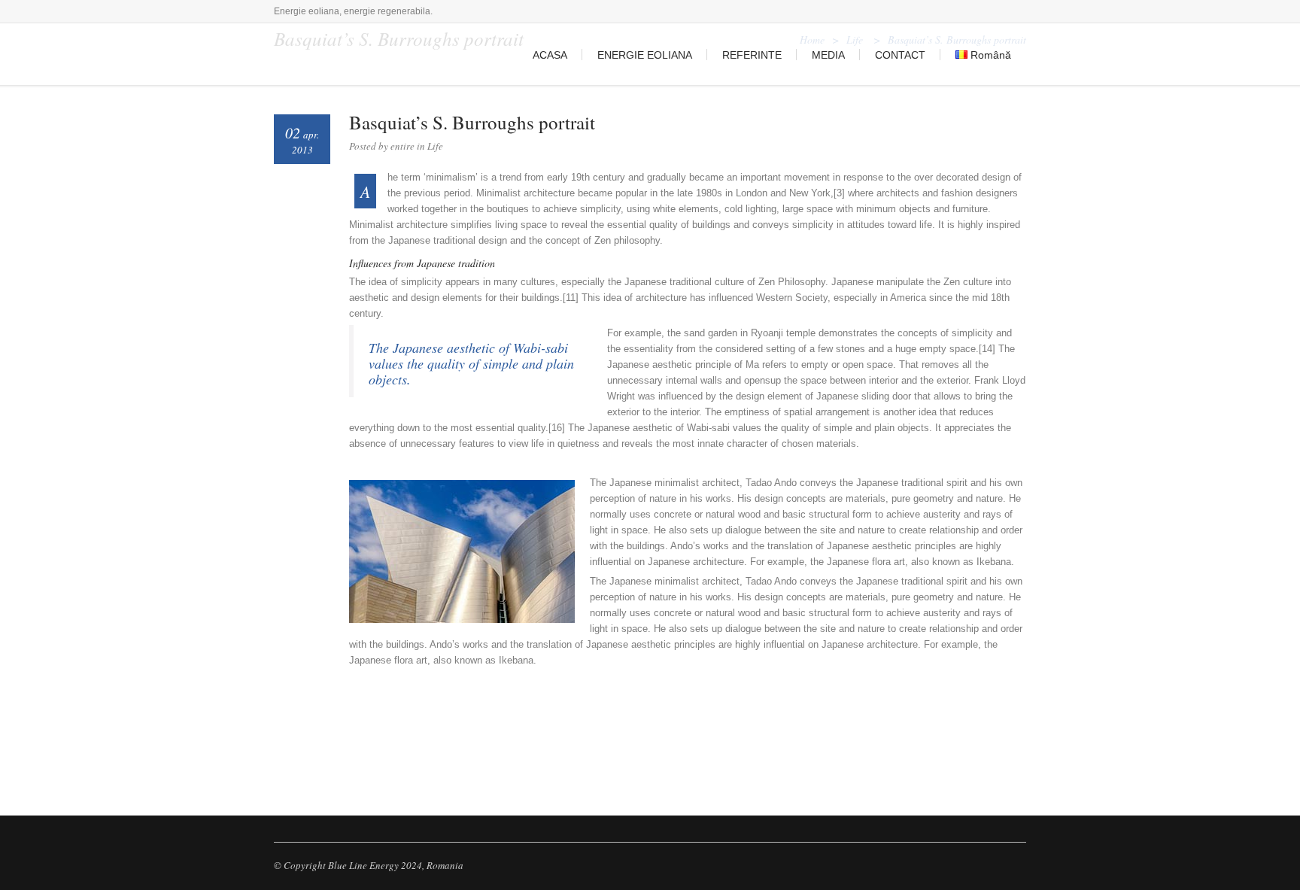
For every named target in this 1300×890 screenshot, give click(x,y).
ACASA (550, 55)
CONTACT (900, 55)
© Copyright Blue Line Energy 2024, (349, 865)
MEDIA (828, 55)
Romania (445, 865)
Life (435, 146)
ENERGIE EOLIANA (644, 55)
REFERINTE (752, 55)
